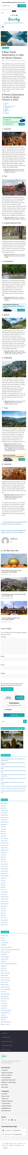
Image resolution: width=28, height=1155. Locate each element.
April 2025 (3, 833)
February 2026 (4, 810)
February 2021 (4, 892)
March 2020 (3, 917)
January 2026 (4, 812)
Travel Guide (4, 1008)
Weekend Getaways (5, 1022)
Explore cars (14, 715)
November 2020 (4, 899)
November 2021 (4, 871)
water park (3, 1019)
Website (3, 673)
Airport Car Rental (6, 1075)
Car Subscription (5, 942)
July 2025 (3, 826)
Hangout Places (4, 959)
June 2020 (3, 910)
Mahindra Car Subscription (8, 1082)
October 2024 (4, 847)
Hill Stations (3, 961)
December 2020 (4, 896)
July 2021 (3, 880)
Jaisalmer (7, 113)
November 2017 (4, 924)
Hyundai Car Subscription (8, 1080)
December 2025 (4, 815)
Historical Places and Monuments (9, 963)
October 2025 (4, 819)
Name (3, 656)
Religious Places (5, 984)
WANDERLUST (4, 1017)
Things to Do (4, 1098)
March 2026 (3, 808)
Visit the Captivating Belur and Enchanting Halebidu (11, 618)
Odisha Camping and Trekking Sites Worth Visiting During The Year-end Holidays (13, 531)
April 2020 (3, 915)
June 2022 (3, 854)
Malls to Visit (4, 970)
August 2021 (4, 878)
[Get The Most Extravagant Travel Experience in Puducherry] (14, 560)
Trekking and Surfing (6, 1010)
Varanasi (7, 103)
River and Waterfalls (5, 989)
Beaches (3, 938)
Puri (5, 105)
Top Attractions (4, 1005)
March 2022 (3, 861)
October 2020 (4, 901)
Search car (22, 5)
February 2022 (4, 864)
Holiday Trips (4, 966)
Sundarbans (7, 107)
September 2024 (5, 850)
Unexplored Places (5, 1012)
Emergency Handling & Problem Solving (10, 949)
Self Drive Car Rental (7, 1072)
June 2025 (3, 829)
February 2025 (4, 838)
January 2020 (4, 922)
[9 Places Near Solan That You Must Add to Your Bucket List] (14, 584)
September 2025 (5, 822)
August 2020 (4, 906)
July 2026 (3, 805)
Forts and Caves (5, 956)
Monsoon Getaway (5, 973)
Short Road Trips (5, 998)
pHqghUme (15, 60)
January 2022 (4, 866)
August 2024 (4, 852)
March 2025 (3, 836)
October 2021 (4, 873)
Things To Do (4, 1003)
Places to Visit (5, 47)
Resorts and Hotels (5, 987)
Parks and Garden (5, 977)
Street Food (3, 1001)
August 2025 (4, 824)
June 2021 (3, 882)
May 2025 (3, 831)
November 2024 (4, 845)
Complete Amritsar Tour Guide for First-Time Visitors (13, 788)
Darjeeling (7, 110)
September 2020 (5, 903)
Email (3, 664)
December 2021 (4, 868)
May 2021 (3, 885)
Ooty (6, 111)
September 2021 (5, 875)
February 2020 (4, 920)
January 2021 (4, 894)
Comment (3, 637)
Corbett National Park (10, 106)
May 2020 (3, 913)
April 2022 (3, 859)
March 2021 (3, 889)
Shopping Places (5, 996)
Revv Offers (4, 1085)
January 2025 (4, 840)
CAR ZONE (3, 945)
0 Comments (22, 60)
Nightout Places (4, 975)
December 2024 (4, 843)
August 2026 (4, 803)
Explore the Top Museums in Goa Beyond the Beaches (14, 786)
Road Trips (3, 991)
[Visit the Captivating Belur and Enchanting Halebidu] (14, 608)
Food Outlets (4, 954)
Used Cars (3, 1015)
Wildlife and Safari (5, 1024)
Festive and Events (5, 952)
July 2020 (3, 908)
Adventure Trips (4, 935)
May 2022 (3, 857)
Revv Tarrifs (4, 1087)
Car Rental (3, 940)
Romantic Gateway (5, 994)
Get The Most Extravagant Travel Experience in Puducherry (11, 571)
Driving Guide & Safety (6, 947)
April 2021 (3, 887)
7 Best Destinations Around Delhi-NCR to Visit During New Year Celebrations (14, 523)
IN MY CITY (3, 968)
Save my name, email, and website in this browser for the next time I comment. (12, 684)
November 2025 (4, 817)
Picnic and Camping (5, 980)
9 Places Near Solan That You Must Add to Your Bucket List (14, 595)
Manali (6, 109)
